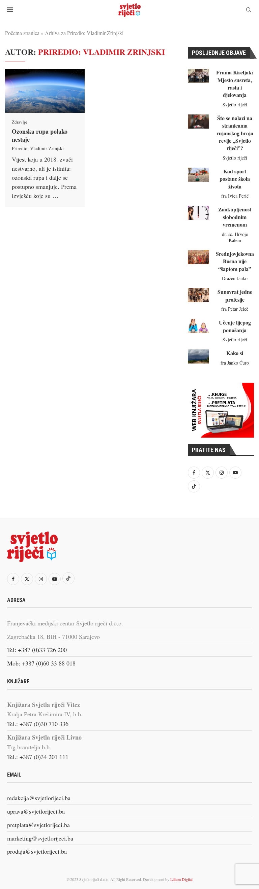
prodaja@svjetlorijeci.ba (37, 851)
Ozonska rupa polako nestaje (39, 135)
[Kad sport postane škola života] (198, 175)
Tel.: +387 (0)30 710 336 (37, 724)
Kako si (234, 353)
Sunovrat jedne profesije (235, 295)
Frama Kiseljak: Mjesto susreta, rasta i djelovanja (234, 83)
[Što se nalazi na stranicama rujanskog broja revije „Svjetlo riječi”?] (198, 121)
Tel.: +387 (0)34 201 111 (37, 757)
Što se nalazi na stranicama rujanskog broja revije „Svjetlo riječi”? (235, 133)
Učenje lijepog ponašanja (235, 326)
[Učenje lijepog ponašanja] (198, 326)
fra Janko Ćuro (235, 363)
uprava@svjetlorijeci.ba (36, 811)
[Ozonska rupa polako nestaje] (45, 91)
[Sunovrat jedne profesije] (198, 295)
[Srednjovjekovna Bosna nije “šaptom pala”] (198, 257)
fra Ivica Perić (235, 196)
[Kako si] (198, 356)
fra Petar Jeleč (234, 309)
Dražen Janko (235, 278)
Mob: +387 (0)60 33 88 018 (41, 663)
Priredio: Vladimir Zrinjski (38, 148)
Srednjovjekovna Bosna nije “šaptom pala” (235, 261)
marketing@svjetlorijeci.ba (40, 838)
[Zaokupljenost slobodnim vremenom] (198, 213)
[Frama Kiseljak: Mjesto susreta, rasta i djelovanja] (198, 76)
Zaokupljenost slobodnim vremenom (234, 216)
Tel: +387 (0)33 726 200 (37, 650)
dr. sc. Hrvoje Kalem (235, 237)
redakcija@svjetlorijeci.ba (38, 798)
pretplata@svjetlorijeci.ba (38, 825)
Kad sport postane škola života (235, 178)
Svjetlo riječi (235, 104)
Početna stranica (22, 32)
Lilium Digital (181, 879)
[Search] (248, 10)
